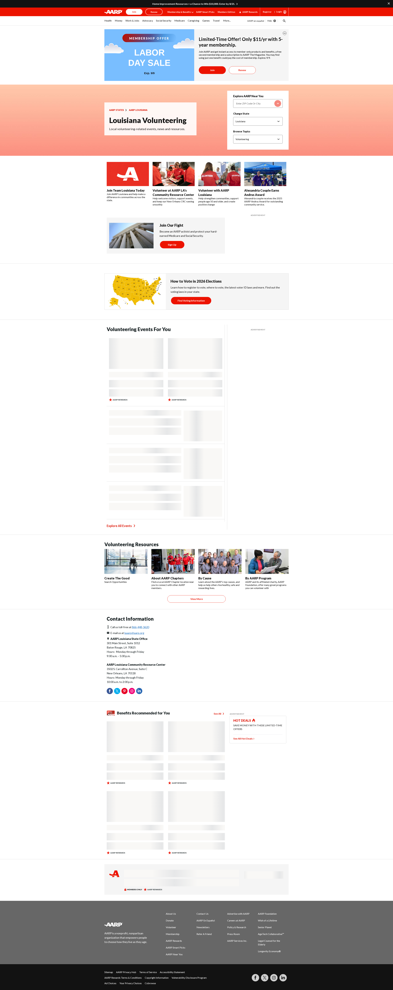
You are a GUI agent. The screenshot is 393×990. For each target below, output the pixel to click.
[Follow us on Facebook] (255, 977)
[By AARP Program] (267, 561)
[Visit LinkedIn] (283, 977)
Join (212, 70)
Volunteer (171, 927)
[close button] (284, 33)
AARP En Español (205, 920)
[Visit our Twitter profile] (264, 977)
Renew (242, 70)
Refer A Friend (204, 933)
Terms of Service (148, 972)
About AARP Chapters (167, 578)
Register (267, 11)
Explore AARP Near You (248, 96)
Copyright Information (157, 977)
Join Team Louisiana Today (126, 190)
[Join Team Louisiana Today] (128, 174)
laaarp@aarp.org (134, 633)
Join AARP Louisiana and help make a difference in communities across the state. (126, 197)
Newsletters (203, 927)
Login (279, 11)
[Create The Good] (126, 561)
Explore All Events (119, 526)
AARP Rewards (250, 12)
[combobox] (258, 103)
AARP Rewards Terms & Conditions (123, 977)
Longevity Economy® (269, 951)
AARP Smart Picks (205, 12)
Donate (170, 920)
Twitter (117, 691)
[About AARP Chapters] (173, 561)
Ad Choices (110, 983)
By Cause (204, 578)
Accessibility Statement (172, 972)
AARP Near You (174, 954)
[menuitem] (108, 22)
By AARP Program (258, 578)
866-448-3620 (140, 627)
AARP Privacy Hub (126, 972)
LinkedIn (139, 691)
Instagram (132, 691)
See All (217, 713)
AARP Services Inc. (237, 940)
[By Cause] (220, 561)
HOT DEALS (242, 720)
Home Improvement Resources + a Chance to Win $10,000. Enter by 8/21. (193, 3)
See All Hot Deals (243, 738)
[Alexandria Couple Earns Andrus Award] (265, 174)
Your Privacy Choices (130, 983)
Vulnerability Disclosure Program (189, 977)
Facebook (110, 691)
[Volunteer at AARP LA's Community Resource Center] (174, 174)
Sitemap (108, 972)
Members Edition (226, 12)
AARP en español (255, 21)
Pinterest (124, 691)
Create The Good (117, 578)
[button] (284, 20)
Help (269, 20)
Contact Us (202, 913)
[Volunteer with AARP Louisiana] (219, 174)
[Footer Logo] (125, 924)
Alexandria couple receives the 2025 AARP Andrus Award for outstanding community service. (263, 201)
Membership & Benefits (179, 12)
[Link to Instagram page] (274, 977)
